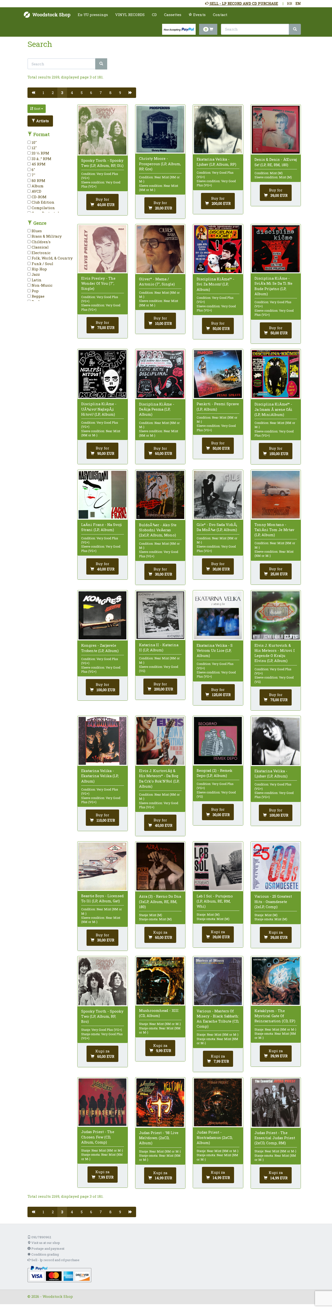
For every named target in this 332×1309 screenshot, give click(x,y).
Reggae (37, 296)
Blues (36, 230)
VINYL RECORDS (130, 14)
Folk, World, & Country (52, 258)
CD (154, 14)
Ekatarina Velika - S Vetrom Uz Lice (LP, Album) (215, 650)
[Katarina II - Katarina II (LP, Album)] (160, 615)
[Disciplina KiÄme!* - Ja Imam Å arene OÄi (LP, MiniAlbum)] (276, 374)
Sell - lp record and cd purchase (55, 1260)
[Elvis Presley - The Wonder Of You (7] (102, 248)
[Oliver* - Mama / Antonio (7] (160, 249)
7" (33, 174)
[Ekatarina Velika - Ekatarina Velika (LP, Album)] (102, 741)
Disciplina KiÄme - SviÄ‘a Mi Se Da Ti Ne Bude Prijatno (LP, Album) (273, 286)
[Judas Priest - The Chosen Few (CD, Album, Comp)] (102, 1102)
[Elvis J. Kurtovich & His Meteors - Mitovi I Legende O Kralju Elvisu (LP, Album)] (276, 615)
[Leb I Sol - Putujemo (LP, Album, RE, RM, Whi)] (218, 866)
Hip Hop (39, 269)
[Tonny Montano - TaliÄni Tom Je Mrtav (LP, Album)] (276, 495)
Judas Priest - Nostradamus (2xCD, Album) (215, 1137)
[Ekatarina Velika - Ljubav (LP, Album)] (276, 741)
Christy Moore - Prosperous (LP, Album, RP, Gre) (160, 163)
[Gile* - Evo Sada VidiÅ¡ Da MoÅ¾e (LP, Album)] (218, 495)
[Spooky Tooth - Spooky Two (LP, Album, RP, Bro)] (102, 981)
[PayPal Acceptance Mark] (59, 1273)
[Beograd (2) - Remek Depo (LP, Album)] (218, 740)
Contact (220, 14)
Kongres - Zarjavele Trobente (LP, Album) (100, 648)
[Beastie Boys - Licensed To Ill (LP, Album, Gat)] (102, 866)
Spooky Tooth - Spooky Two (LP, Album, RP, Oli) (102, 163)
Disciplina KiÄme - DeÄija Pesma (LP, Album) (156, 409)
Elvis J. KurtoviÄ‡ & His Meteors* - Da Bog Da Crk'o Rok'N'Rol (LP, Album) (159, 778)
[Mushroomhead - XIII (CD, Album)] (160, 981)
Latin (36, 279)
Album (37, 185)
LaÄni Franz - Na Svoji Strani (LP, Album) (101, 527)
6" (33, 169)
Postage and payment (47, 1248)
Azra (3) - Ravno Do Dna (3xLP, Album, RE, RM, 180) (160, 901)
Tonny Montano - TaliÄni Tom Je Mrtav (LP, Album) (274, 529)
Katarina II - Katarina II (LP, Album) (158, 647)
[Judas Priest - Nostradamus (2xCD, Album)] (218, 1102)
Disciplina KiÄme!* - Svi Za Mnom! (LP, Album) (215, 284)
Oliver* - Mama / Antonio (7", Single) (157, 281)
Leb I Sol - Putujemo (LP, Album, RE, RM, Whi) (215, 901)
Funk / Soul (42, 263)
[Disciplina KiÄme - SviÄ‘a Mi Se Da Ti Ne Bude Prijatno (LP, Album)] (276, 248)
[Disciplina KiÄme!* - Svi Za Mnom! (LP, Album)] (218, 249)
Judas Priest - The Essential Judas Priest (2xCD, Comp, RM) (274, 1137)
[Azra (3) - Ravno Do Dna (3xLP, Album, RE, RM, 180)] (160, 866)
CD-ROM (38, 196)
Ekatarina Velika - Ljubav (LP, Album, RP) (216, 162)
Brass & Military (46, 236)
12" (34, 147)
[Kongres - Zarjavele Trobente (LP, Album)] (102, 615)
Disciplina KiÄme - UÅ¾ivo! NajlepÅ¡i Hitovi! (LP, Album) (98, 408)
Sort (37, 108)
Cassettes (172, 14)
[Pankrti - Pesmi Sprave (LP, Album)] (218, 374)
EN (298, 3)
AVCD (36, 191)
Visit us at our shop (45, 1242)
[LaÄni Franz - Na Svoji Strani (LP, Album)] (102, 495)
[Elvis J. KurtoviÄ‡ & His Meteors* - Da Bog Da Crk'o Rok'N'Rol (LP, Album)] (160, 741)
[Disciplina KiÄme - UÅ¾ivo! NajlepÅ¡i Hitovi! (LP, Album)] (102, 374)
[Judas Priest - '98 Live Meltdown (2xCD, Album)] (160, 1102)
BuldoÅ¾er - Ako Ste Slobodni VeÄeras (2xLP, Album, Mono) (157, 529)
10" (34, 142)
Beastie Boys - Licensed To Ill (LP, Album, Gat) (102, 898)
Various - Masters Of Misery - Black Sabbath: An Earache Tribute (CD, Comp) (218, 1018)
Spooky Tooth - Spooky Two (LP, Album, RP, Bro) (102, 1016)
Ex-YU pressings (93, 14)
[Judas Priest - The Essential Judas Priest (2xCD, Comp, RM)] (276, 1102)
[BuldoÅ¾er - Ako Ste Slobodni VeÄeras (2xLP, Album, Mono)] (160, 495)
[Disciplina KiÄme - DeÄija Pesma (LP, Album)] (160, 374)
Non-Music (41, 285)
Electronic (41, 252)
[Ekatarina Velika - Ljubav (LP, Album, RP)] (218, 129)
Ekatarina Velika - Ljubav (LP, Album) (271, 773)
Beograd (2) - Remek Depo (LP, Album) (214, 773)
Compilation (43, 207)
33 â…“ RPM (41, 158)
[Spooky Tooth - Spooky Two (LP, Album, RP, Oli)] (102, 130)
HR (289, 3)
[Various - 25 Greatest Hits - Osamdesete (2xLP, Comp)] (276, 866)
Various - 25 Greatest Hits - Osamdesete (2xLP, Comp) (273, 901)
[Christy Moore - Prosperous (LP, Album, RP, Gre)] (160, 129)
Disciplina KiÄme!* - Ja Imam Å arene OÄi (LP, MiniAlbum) (273, 409)
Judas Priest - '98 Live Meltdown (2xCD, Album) (158, 1137)
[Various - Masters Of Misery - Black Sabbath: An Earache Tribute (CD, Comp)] (218, 981)
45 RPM (38, 164)
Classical (40, 247)
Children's (41, 241)
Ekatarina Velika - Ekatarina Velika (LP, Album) (100, 775)
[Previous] (33, 92)
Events (199, 14)
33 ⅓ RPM (40, 153)
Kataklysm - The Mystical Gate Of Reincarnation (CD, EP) (274, 1015)
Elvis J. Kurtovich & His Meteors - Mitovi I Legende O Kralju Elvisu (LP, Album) (274, 653)
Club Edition (42, 202)
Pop (35, 290)
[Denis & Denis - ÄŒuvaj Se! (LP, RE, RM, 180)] (276, 130)
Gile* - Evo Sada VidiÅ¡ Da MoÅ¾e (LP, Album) (217, 527)
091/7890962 (41, 1237)
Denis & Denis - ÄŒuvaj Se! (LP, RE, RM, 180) (275, 162)
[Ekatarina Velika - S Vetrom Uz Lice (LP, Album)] (218, 615)
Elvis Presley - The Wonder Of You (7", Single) (98, 283)
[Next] (130, 92)
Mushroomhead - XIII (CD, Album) (159, 1013)
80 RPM (38, 180)
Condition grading (45, 1254)
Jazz (35, 274)
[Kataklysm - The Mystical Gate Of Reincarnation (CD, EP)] (276, 981)
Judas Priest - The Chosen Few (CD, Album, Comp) (97, 1136)
